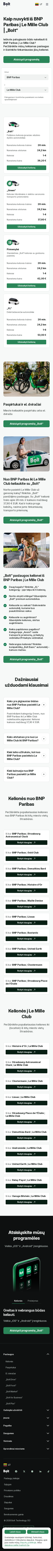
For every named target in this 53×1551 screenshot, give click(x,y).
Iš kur (7, 72)
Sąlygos (7, 1484)
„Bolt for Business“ (14, 1397)
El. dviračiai (11, 1373)
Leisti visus (15, 1532)
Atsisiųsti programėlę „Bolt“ (26, 423)
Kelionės (9, 1361)
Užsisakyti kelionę (26, 167)
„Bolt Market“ (12, 1391)
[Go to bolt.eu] (6, 4)
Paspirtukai (11, 1367)
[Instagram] (32, 1471)
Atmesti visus (37, 1532)
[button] (44, 704)
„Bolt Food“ (11, 1385)
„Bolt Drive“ (11, 1379)
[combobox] (26, 77)
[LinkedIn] (40, 1471)
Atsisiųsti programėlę (26, 59)
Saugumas (9, 1508)
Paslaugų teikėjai (11, 1478)
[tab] (18, 1301)
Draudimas (8, 1496)
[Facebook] (16, 1471)
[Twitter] (24, 1471)
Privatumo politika (12, 1490)
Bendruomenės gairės (14, 1514)
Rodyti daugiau (24, 842)
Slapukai (8, 1502)
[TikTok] (48, 1471)
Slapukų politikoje (28, 1542)
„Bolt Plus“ (10, 1403)
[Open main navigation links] (47, 4)
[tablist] (26, 1301)
